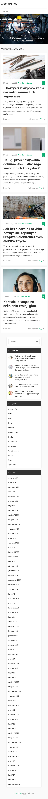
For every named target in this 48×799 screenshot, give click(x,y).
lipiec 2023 (12, 650)
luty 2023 (11, 673)
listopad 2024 (13, 575)
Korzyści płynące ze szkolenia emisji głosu (20, 304)
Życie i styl (12, 465)
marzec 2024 (13, 612)
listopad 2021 (13, 738)
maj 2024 (11, 603)
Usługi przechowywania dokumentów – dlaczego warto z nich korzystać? (22, 164)
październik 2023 (14, 636)
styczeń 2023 (13, 677)
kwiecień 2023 (13, 664)
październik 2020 (14, 784)
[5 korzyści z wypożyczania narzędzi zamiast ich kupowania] (24, 67)
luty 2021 (11, 775)
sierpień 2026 (13, 478)
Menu (5, 11)
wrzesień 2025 (13, 529)
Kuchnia (11, 428)
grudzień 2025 (13, 515)
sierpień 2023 (13, 645)
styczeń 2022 (13, 728)
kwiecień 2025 (13, 552)
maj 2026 (11, 492)
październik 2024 (14, 580)
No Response (33, 119)
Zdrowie (11, 460)
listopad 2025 (13, 520)
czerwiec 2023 (13, 654)
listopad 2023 (13, 631)
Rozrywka (12, 446)
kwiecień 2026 (13, 496)
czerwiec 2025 (13, 543)
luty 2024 (11, 617)
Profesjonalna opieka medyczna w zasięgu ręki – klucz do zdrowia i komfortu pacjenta (27, 368)
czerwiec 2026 (13, 487)
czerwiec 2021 (13, 756)
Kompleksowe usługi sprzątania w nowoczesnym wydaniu (26, 385)
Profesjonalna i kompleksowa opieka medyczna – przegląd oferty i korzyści (25, 358)
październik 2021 (14, 742)
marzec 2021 (13, 770)
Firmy (10, 423)
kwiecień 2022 (13, 715)
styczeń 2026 (13, 510)
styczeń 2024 (13, 622)
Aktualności (22, 83)
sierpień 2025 (13, 534)
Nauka (10, 437)
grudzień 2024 (13, 571)
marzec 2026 (13, 501)
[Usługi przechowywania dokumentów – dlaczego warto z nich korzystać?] (24, 138)
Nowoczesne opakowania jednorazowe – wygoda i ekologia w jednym (27, 393)
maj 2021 (11, 761)
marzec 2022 (13, 719)
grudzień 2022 (13, 682)
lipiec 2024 (12, 594)
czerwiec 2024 (13, 599)
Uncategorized (13, 451)
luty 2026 (11, 506)
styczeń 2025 (13, 566)
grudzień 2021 (13, 733)
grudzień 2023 (13, 626)
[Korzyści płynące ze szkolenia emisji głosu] (24, 280)
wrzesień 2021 (13, 747)
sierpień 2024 (13, 589)
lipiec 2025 (12, 538)
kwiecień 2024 (13, 608)
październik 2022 (14, 691)
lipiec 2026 (12, 483)
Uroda (10, 455)
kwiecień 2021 (13, 766)
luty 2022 (11, 724)
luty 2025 (11, 561)
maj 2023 (11, 659)
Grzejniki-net (9, 3)
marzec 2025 (13, 557)
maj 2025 (11, 547)
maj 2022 (11, 710)
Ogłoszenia (12, 442)
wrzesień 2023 (13, 640)
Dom (10, 418)
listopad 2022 (13, 687)
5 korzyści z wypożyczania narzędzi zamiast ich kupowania (23, 92)
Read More (7, 119)
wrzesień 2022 (13, 696)
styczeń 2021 (13, 780)
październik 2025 (14, 524)
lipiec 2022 (12, 701)
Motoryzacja (13, 432)
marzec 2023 (13, 668)
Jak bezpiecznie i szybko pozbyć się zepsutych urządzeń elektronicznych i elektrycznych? (24, 235)
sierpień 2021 (13, 752)
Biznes (29, 83)
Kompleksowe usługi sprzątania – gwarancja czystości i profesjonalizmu (27, 377)
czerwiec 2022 (13, 705)
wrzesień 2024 (13, 585)
